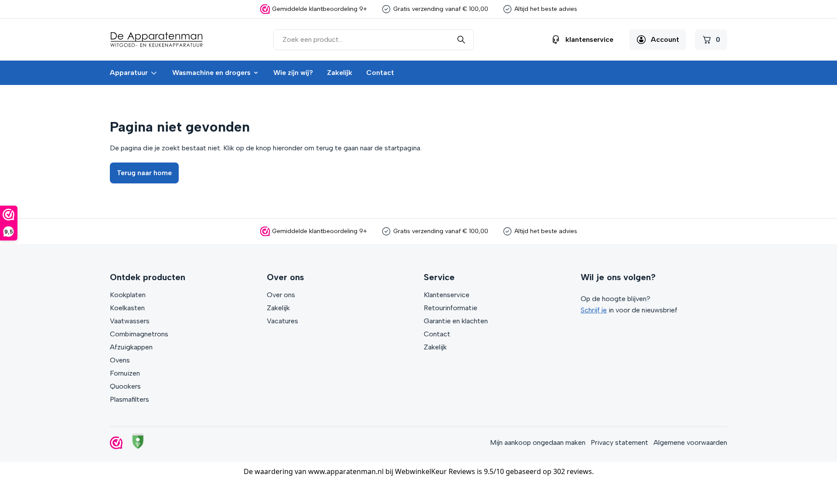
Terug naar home (144, 173)
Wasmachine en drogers (211, 72)
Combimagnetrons (139, 334)
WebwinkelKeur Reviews (435, 471)
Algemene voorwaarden (690, 442)
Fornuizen (125, 373)
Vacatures (282, 321)
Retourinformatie (450, 308)
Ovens (120, 360)
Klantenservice (447, 295)
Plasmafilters (129, 399)
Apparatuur (129, 72)
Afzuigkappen (131, 347)
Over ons (281, 295)
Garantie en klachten (456, 321)
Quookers (125, 386)
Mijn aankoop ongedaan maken (537, 442)
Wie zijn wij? (293, 72)
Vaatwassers (130, 321)
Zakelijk (339, 72)
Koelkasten (127, 308)
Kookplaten (128, 295)
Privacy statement (619, 442)
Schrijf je (594, 310)
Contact (380, 72)
